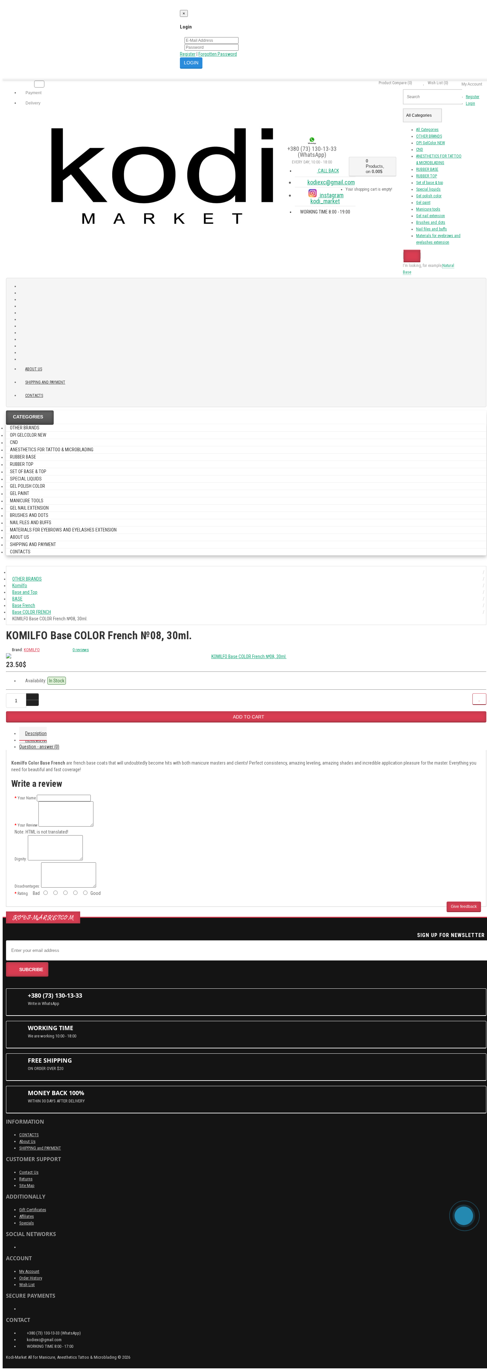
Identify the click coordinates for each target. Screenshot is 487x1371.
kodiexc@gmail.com (331, 182)
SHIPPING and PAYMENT (45, 382)
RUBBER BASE (427, 169)
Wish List (27, 1284)
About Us (27, 1141)
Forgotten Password (217, 54)
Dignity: (21, 859)
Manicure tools (428, 209)
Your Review (27, 825)
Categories (28, 416)
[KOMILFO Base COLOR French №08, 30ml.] (246, 656)
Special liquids (428, 189)
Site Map (26, 1185)
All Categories (427, 129)
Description (36, 733)
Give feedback (464, 906)
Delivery (32, 103)
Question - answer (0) (39, 746)
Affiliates (26, 1216)
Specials (26, 1222)
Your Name (27, 798)
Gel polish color (429, 196)
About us (33, 369)
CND (419, 149)
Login (470, 103)
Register (187, 54)
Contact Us (28, 1172)
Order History (30, 1278)
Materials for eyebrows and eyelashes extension (63, 529)
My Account (29, 1271)
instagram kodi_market (327, 198)
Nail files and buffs (431, 229)
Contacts (34, 395)
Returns (25, 1178)
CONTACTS (29, 1134)
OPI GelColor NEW (430, 143)
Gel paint (423, 202)
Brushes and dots (430, 222)
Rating (23, 893)
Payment (33, 93)
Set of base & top (429, 182)
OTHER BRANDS (429, 136)
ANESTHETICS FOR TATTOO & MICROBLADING (51, 449)
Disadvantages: (27, 886)
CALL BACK (328, 170)
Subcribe (31, 969)
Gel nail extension (430, 216)
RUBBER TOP (426, 176)
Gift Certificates (32, 1209)
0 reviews (81, 649)
